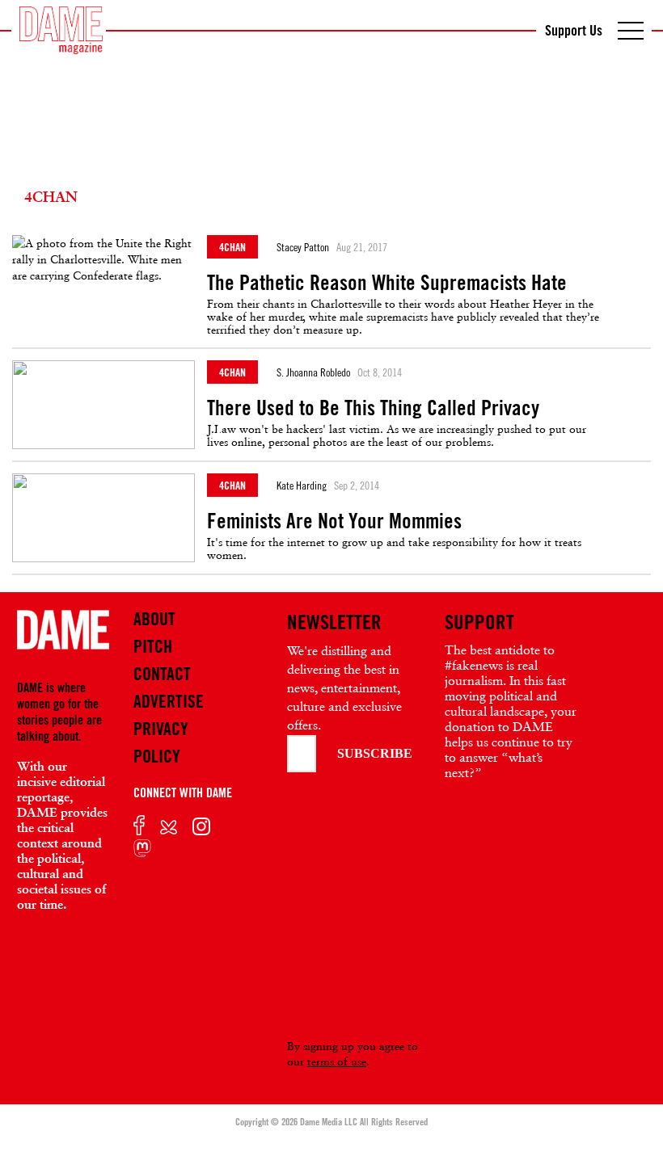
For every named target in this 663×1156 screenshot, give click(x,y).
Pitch (152, 646)
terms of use (336, 1061)
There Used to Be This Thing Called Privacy (373, 407)
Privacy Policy (160, 742)
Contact (162, 673)
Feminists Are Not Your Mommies (334, 521)
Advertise (168, 701)
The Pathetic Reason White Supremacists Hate (387, 282)
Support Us (573, 30)
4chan (232, 247)
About (154, 618)
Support (479, 622)
